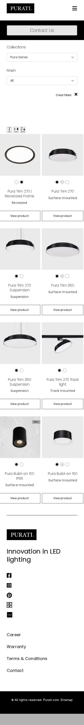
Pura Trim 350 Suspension (19, 382)
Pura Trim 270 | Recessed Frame (19, 194)
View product (62, 216)
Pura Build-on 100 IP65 (19, 476)
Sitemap (66, 700)
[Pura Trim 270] (62, 136)
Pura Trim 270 (63, 191)
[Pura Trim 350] (62, 230)
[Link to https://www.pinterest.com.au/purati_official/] (41, 595)
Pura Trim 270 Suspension (19, 288)
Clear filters (64, 95)
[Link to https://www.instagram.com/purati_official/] (41, 585)
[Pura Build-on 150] (62, 418)
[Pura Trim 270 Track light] (62, 324)
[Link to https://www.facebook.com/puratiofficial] (41, 575)
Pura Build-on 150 (62, 473)
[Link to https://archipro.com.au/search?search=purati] (41, 605)
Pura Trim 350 (62, 285)
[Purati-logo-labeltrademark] (20, 5)
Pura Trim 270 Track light (63, 382)
